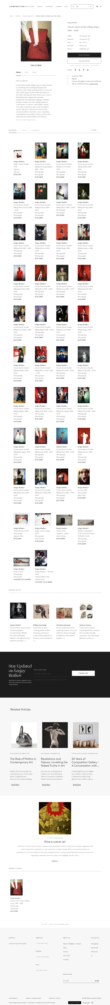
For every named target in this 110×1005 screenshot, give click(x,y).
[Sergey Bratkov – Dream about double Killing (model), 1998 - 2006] (86, 273)
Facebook (94, 948)
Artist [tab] (26, 72)
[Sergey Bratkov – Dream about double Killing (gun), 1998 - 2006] (64, 273)
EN (97, 6)
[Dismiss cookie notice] (92, 1002)
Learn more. (94, 84)
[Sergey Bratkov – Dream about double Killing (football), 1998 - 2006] (43, 477)
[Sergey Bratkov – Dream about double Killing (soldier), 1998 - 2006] (22, 354)
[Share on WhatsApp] (87, 70)
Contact (66, 959)
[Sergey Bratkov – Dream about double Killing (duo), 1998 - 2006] (64, 477)
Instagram (94, 944)
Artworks (49, 6)
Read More (15, 784)
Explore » (55, 861)
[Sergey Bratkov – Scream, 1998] (86, 477)
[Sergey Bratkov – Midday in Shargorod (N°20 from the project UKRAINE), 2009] (86, 517)
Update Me (83, 673)
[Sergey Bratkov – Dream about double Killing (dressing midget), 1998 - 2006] (43, 151)
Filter (93, 130)
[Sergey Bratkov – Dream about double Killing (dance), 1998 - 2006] (43, 191)
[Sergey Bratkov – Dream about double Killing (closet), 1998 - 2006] (64, 151)
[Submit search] (90, 6)
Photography (83, 36)
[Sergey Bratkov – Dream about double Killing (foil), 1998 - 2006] (22, 232)
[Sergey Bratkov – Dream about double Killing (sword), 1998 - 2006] (64, 314)
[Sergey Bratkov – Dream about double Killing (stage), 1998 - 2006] (64, 232)
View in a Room (36, 65)
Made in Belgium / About (72, 944)
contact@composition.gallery (18, 944)
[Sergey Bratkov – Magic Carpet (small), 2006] (22, 151)
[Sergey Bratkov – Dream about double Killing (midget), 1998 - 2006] (22, 395)
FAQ (64, 948)
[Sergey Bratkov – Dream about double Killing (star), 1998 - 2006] (64, 436)
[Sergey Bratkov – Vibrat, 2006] (64, 517)
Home (11, 16)
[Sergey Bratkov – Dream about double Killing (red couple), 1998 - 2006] (43, 354)
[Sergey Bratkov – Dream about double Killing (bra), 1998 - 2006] (43, 273)
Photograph (83, 39)
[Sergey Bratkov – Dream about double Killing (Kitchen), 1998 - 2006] (22, 477)
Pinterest (94, 952)
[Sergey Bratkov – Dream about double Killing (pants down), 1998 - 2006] (22, 191)
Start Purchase (84, 55)
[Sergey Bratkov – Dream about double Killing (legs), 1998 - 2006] (43, 436)
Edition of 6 (83, 46)
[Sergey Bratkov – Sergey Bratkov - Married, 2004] (43, 558)
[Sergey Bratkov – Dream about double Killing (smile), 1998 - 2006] (86, 151)
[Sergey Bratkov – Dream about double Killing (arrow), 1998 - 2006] (86, 436)
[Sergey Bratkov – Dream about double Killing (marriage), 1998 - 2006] (22, 436)
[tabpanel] (34, 100)
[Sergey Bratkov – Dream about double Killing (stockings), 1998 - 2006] (64, 395)
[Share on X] (79, 70)
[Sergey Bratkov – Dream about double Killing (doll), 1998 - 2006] (86, 354)
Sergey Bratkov (28, 16)
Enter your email (40, 670)
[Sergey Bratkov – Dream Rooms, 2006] (22, 517)
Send (97, 981)
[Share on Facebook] (75, 70)
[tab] (13, 131)
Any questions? (84, 61)
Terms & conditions (33, 998)
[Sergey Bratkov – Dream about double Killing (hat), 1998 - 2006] (64, 354)
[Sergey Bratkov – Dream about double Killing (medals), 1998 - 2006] (86, 191)
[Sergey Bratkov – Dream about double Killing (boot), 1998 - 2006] (64, 191)
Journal (59, 6)
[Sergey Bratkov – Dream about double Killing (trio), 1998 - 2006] (86, 395)
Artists (40, 6)
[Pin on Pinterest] (83, 70)
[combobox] (82, 7)
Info (66, 6)
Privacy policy (55, 998)
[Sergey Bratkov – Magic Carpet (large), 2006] (43, 517)
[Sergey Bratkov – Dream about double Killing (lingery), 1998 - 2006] (86, 232)
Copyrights (13, 998)
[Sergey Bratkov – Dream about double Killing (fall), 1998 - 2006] (43, 395)
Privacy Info (86, 1002)
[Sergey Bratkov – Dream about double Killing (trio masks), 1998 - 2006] (22, 314)
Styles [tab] (34, 72)
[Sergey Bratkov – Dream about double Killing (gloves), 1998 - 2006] (43, 232)
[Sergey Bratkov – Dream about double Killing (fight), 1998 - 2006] (43, 314)
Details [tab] (18, 72)
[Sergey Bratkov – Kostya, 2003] (22, 558)
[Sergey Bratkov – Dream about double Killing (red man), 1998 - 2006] (22, 273)
